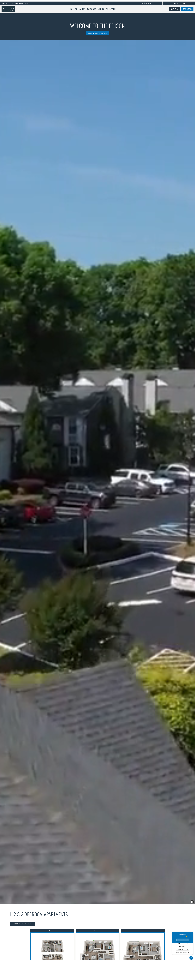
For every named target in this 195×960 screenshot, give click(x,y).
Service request (179, 3)
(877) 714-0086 (146, 3)
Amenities (101, 9)
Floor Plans (74, 9)
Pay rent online (111, 9)
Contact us (174, 9)
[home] (9, 9)
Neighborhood (91, 9)
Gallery (82, 9)
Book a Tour (187, 9)
